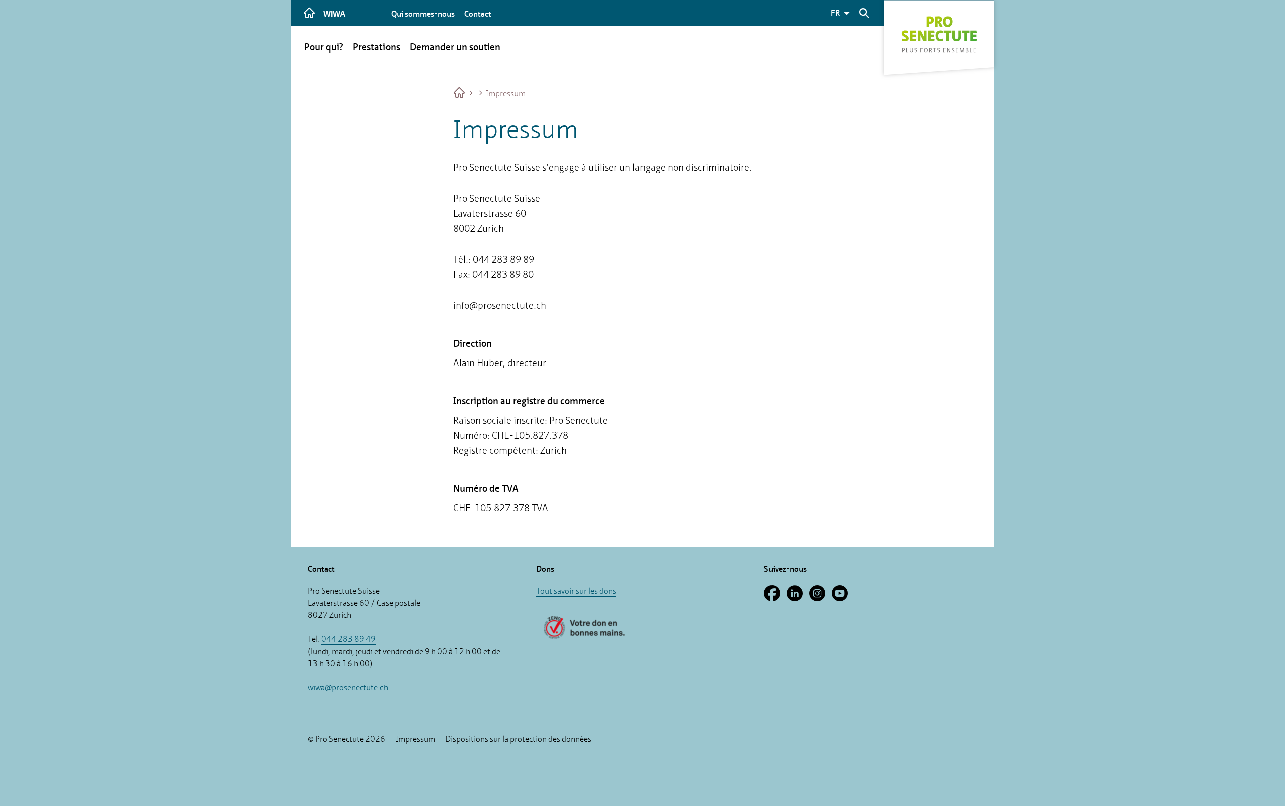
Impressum (505, 93)
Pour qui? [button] (323, 47)
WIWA (334, 14)
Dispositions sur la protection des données (518, 739)
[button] (841, 13)
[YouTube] (842, 597)
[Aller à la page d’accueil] (460, 93)
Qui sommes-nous (423, 14)
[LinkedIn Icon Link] (798, 597)
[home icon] (309, 13)
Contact (477, 14)
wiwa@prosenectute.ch (348, 687)
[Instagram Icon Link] (820, 597)
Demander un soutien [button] (455, 47)
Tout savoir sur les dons (576, 591)
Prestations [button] (376, 47)
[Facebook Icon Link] (775, 597)
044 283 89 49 (348, 639)
